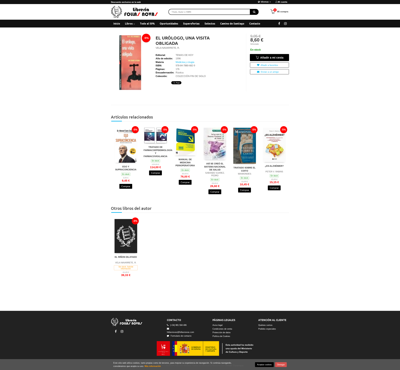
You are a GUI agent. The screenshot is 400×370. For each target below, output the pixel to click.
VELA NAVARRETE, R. (168, 48)
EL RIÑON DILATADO (126, 257)
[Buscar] (254, 12)
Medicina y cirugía (185, 62)
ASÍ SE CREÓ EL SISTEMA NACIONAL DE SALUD (215, 166)
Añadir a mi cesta (271, 57)
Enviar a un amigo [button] (269, 72)
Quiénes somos (265, 325)
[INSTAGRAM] (285, 23)
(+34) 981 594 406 (178, 325)
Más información (153, 366)
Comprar (125, 186)
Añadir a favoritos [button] (269, 65)
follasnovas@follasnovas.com (180, 332)
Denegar (281, 364)
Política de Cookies (221, 336)
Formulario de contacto (181, 336)
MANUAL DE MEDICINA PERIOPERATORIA (185, 162)
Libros (129, 23)
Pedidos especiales (267, 329)
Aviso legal (217, 325)
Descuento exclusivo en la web (126, 2)
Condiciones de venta (222, 329)
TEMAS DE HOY (184, 55)
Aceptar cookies (264, 364)
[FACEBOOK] (279, 23)
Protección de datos (221, 332)
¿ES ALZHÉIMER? (274, 166)
